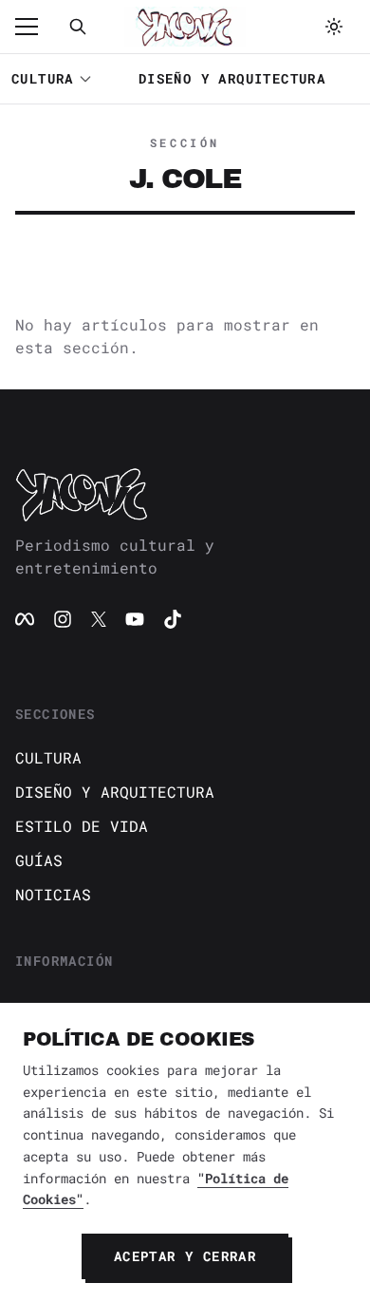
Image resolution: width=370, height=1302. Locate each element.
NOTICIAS (53, 894)
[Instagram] (62, 619)
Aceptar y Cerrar (185, 1256)
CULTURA (42, 78)
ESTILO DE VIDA (81, 826)
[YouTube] (134, 619)
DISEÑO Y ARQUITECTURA (232, 78)
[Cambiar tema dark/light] (334, 26)
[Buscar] (78, 26)
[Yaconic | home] (185, 493)
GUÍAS (39, 860)
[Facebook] (24, 619)
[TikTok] (172, 619)
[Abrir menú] (36, 26)
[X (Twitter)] (98, 619)
